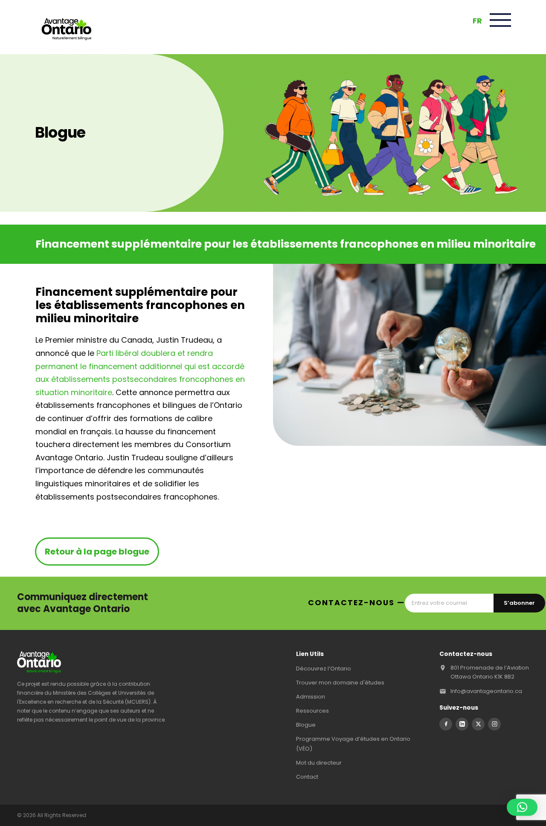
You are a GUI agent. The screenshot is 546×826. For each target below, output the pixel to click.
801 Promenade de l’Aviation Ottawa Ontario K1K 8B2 (489, 672)
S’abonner (519, 603)
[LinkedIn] (462, 724)
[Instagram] (494, 724)
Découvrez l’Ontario (323, 668)
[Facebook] (445, 724)
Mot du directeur (319, 763)
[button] (522, 807)
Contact (307, 777)
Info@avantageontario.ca (486, 691)
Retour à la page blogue (97, 551)
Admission (310, 697)
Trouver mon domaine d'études (340, 683)
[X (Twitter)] (478, 724)
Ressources (312, 711)
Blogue (306, 725)
